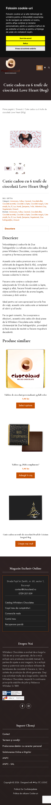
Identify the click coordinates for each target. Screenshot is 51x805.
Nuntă (19, 206)
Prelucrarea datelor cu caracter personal (22, 746)
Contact (6, 734)
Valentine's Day (40, 206)
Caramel (28, 201)
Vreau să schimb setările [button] (25, 48)
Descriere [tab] (10, 228)
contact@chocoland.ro (25, 589)
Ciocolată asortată (9, 203)
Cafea (21, 201)
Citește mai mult (25, 543)
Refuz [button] (25, 43)
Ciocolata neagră (37, 214)
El (11, 206)
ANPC (5, 758)
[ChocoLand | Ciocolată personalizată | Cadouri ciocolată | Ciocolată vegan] (10, 66)
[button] (49, 68)
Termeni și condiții (11, 740)
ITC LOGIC (42, 782)
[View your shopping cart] (45, 68)
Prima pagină (7, 109)
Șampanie (25, 206)
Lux (14, 206)
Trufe (32, 206)
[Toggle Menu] (40, 68)
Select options (25, 405)
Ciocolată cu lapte (23, 203)
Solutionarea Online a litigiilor (16, 752)
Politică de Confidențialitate (25, 789)
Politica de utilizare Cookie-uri (25, 793)
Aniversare (14, 201)
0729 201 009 (25, 593)
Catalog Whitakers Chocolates (19, 602)
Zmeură (19, 109)
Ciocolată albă (37, 201)
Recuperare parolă (14, 624)
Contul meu (10, 619)
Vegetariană (6, 209)
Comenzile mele (13, 613)
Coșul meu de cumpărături (17, 608)
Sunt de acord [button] (25, 38)
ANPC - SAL (8, 764)
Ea (9, 206)
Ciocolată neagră (37, 203)
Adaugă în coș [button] (25, 475)
